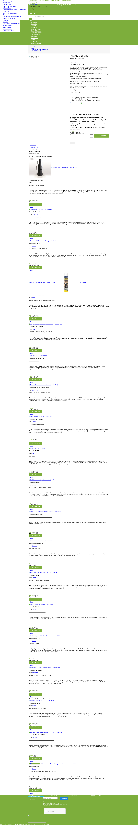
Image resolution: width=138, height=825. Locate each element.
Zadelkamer (6, 11)
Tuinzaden (5, 20)
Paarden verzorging (8, 1)
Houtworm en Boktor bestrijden (11, 23)
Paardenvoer (6, 2)
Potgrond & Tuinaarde (9, 18)
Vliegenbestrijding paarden (10, 6)
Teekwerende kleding (8, 30)
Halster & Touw (7, 8)
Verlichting (5, 22)
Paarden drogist (7, 4)
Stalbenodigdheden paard (10, 9)
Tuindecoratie (6, 15)
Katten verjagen (7, 27)
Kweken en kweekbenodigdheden (11, 16)
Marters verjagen (7, 25)
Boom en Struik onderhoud (10, 13)
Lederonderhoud (7, 29)
